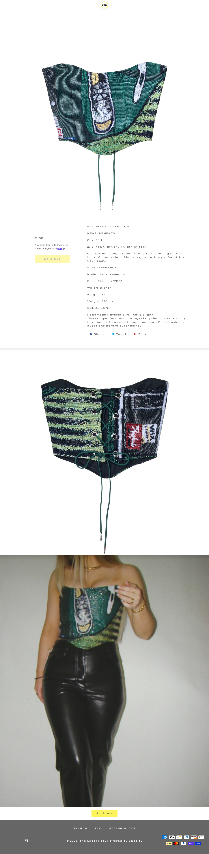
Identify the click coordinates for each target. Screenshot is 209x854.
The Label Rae (92, 840)
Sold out (52, 258)
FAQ (98, 828)
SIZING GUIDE (122, 828)
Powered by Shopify (125, 840)
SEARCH (80, 828)
